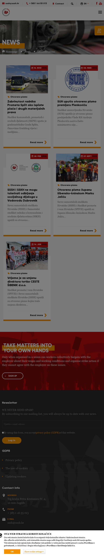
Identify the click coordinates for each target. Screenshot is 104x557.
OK (12, 551)
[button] (34, 551)
